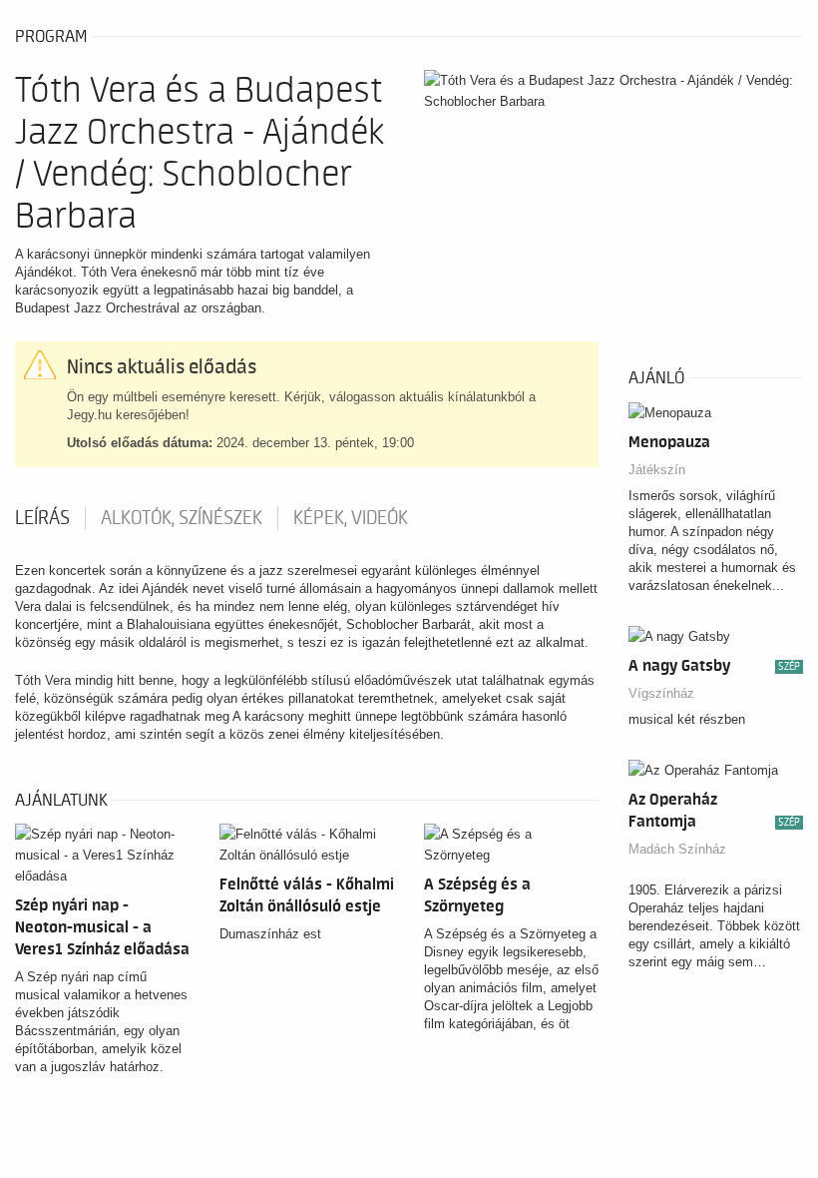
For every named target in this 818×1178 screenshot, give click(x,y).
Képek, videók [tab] (350, 518)
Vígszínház (661, 693)
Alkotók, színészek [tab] (181, 518)
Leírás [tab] (42, 518)
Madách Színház (677, 849)
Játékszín (656, 469)
